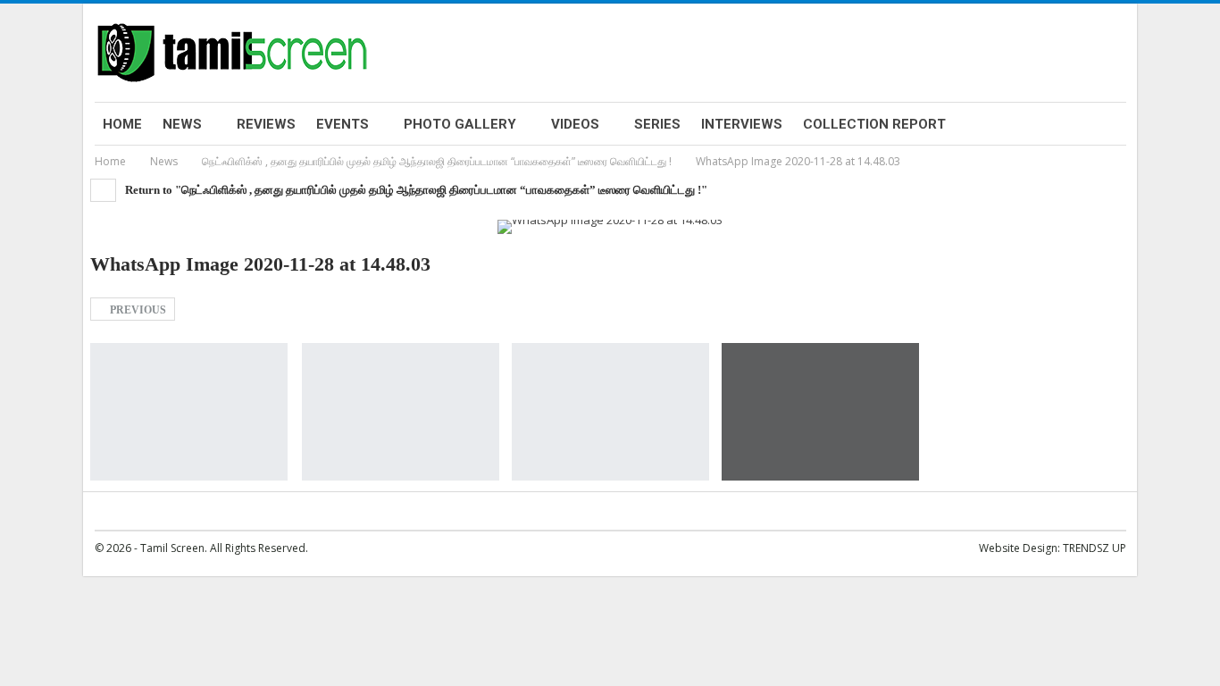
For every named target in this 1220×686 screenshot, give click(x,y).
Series (657, 124)
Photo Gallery (460, 124)
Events (342, 124)
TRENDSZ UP (1094, 548)
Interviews (741, 124)
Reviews (266, 124)
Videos (575, 124)
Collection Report (874, 124)
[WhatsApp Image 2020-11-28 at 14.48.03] (189, 412)
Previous (136, 310)
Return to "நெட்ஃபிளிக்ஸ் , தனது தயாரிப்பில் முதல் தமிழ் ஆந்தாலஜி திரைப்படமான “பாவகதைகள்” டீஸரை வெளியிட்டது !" (414, 190)
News (182, 124)
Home (122, 124)
